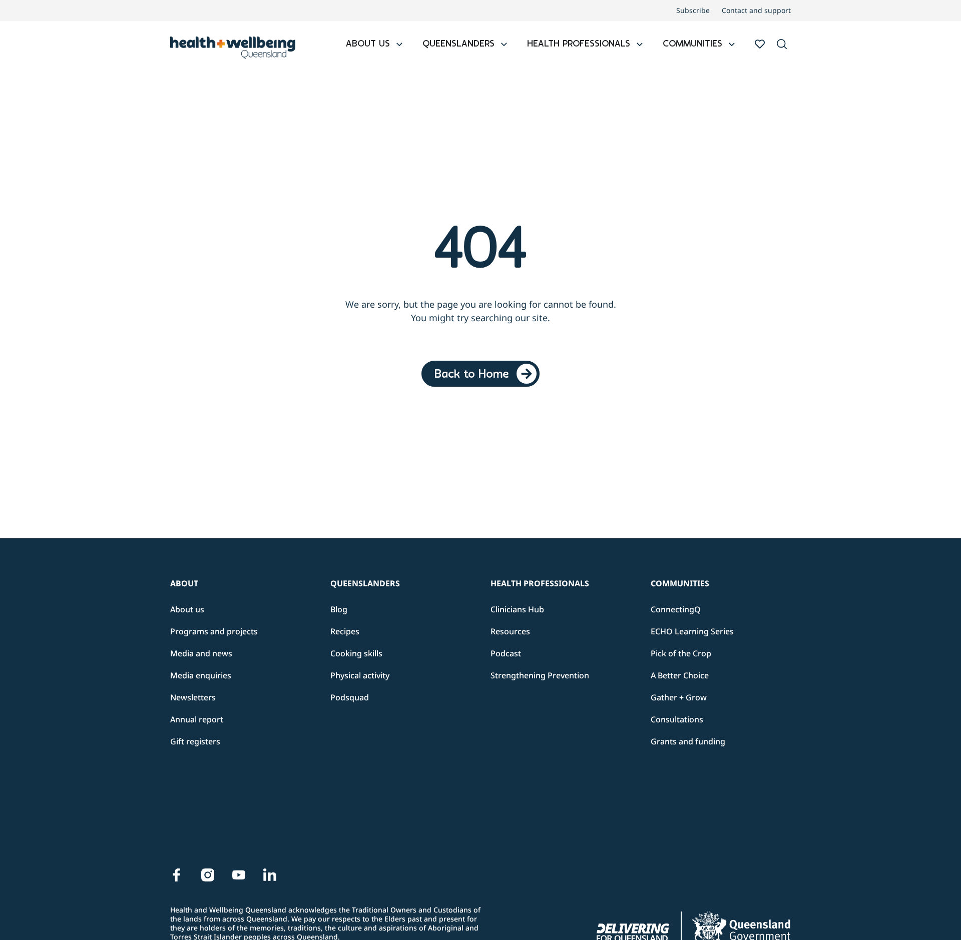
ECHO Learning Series (692, 631)
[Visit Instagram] (207, 874)
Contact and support (756, 10)
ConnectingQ (676, 609)
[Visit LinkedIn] (269, 874)
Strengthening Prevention (540, 675)
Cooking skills (356, 653)
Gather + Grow (679, 697)
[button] (782, 45)
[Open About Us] (399, 45)
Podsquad (349, 697)
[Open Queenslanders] (504, 45)
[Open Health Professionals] (640, 45)
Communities (680, 583)
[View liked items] (760, 44)
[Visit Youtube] (238, 874)
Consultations (677, 719)
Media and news (201, 653)
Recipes (344, 631)
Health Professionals (540, 583)
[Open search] (782, 44)
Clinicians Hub (517, 609)
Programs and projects (214, 631)
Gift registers (195, 741)
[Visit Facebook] (176, 874)
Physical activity (359, 675)
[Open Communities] (732, 45)
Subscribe (693, 10)
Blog (338, 609)
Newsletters (193, 697)
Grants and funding (688, 741)
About (184, 583)
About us (187, 609)
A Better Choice (680, 675)
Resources (510, 631)
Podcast (506, 653)
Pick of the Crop (681, 653)
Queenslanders (365, 583)
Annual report (196, 719)
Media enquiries (200, 675)
